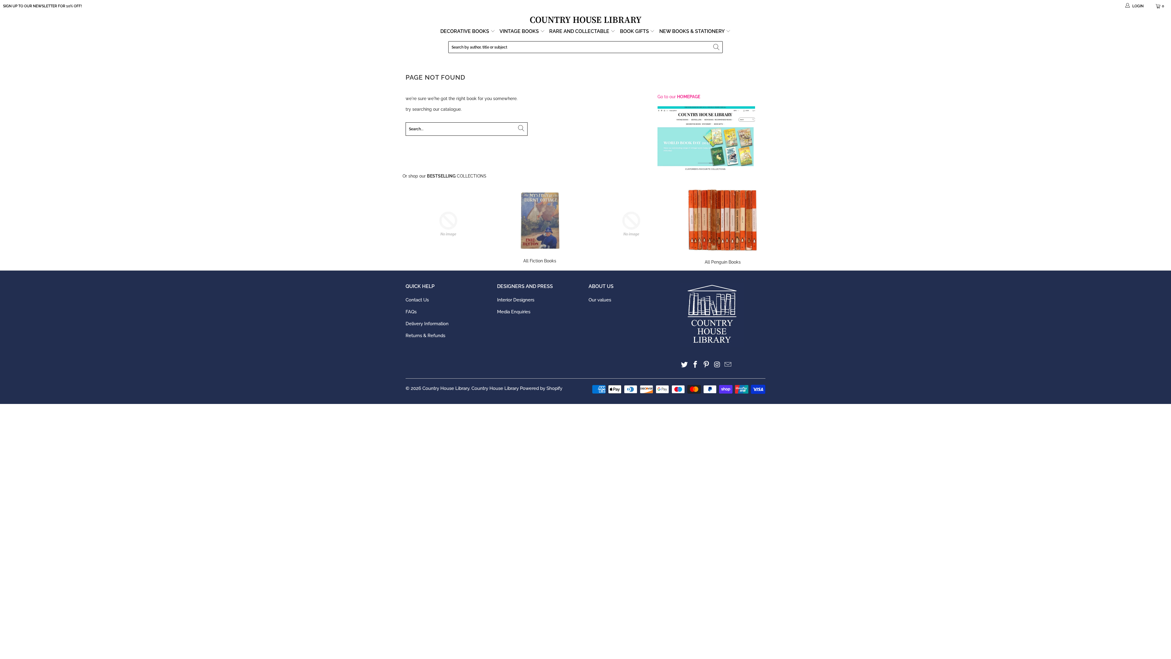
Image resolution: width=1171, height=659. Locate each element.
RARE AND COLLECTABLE (580, 31)
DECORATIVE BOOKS (465, 31)
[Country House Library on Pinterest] (706, 365)
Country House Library (445, 388)
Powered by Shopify (541, 388)
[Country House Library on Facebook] (695, 365)
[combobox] (585, 47)
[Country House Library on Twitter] (684, 365)
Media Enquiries (513, 312)
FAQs (411, 312)
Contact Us (417, 300)
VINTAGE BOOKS (519, 31)
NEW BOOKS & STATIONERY (692, 31)
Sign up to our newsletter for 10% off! (42, 6)
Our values (600, 300)
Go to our (678, 96)
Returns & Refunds (425, 335)
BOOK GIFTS (635, 31)
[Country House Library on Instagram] (717, 365)
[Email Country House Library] (728, 365)
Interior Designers (515, 300)
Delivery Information (427, 323)
